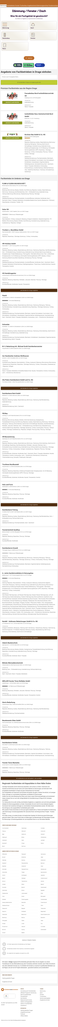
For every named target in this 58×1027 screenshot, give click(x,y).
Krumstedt (43, 926)
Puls (42, 923)
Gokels (23, 896)
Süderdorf (4, 863)
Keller (42, 866)
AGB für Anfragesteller (26, 1002)
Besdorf (42, 884)
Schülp (23, 890)
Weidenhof (24, 866)
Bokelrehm (43, 917)
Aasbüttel (43, 875)
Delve (42, 905)
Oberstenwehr (43, 869)
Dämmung (3, 5)
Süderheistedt (43, 887)
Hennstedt (4, 869)
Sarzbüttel (24, 902)
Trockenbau (23, 5)
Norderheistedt (44, 899)
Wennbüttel (4, 872)
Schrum (3, 881)
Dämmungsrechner (42, 5)
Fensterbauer (24, 996)
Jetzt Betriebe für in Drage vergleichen (29, 290)
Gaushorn (4, 911)
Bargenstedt (43, 911)
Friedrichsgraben (25, 899)
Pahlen (23, 884)
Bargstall (23, 908)
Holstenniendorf (44, 878)
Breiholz (23, 917)
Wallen (23, 920)
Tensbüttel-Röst (25, 863)
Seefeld (23, 932)
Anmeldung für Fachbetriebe (28, 991)
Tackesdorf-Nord (25, 869)
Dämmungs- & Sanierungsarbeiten (14, 811)
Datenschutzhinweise (26, 1000)
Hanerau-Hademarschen (7, 902)
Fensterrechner (53, 5)
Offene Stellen (24, 1016)
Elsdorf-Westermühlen (45, 914)
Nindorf (3, 932)
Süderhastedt (43, 929)
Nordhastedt (24, 875)
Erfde (42, 893)
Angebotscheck (32, 5)
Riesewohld (4, 908)
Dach (41, 993)
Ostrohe (42, 881)
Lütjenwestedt (24, 893)
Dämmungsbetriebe (26, 994)
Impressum (24, 1005)
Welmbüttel (4, 890)
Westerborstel (5, 893)
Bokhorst (42, 863)
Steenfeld (4, 866)
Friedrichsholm (44, 902)
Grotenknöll (43, 860)
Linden (23, 923)
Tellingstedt (4, 920)
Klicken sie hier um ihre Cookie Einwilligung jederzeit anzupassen (13, 1020)
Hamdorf (23, 926)
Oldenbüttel (4, 914)
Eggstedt (42, 890)
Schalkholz (24, 857)
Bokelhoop (4, 917)
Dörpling (23, 860)
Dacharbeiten (11, 5)
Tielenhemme (24, 881)
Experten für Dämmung (49, 809)
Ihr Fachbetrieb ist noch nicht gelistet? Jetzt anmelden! (29, 778)
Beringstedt (43, 896)
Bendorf (23, 887)
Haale (42, 857)
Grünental (4, 887)
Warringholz (43, 854)
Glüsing (23, 929)
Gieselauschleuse (5, 905)
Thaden (23, 872)
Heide (42, 920)
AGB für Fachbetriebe (26, 1003)
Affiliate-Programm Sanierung (28, 993)
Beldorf (3, 878)
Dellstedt (4, 899)
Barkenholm (24, 914)
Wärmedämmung (18, 964)
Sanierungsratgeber (45, 998)
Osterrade (4, 860)
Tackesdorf (24, 854)
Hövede (3, 923)
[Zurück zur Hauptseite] (9, 989)
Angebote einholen (7, 981)
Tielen (23, 905)
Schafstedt (24, 911)
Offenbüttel (4, 854)
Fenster (17, 5)
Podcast (23, 1014)
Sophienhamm (44, 872)
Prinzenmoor (4, 926)
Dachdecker (24, 998)
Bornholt (4, 929)
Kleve (3, 896)
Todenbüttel (43, 908)
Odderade (23, 878)
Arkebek (4, 884)
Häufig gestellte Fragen (8, 978)
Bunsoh (3, 857)
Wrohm (3, 875)
